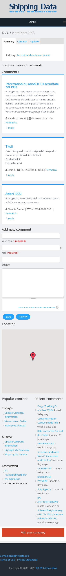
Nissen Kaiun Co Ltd (16, 421)
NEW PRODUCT (45, 443)
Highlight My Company (17, 450)
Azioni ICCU (13, 194)
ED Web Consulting (46, 568)
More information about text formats (36, 307)
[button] (33, 357)
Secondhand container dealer (33, 55)
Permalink (11, 122)
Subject (6, 264)
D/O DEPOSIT (44, 468)
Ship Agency (44, 489)
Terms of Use (7, 559)
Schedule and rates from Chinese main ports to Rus (48, 456)
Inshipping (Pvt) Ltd (15, 425)
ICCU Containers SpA (16, 483)
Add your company (33, 532)
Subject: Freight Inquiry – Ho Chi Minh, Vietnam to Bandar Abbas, (50, 514)
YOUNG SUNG (12, 479)
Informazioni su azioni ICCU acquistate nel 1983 (32, 85)
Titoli (9, 146)
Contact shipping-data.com (15, 555)
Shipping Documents (16, 454)
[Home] (33, 11)
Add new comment (15, 65)
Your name (13, 241)
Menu (33, 22)
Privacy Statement (27, 559)
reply (11, 127)
